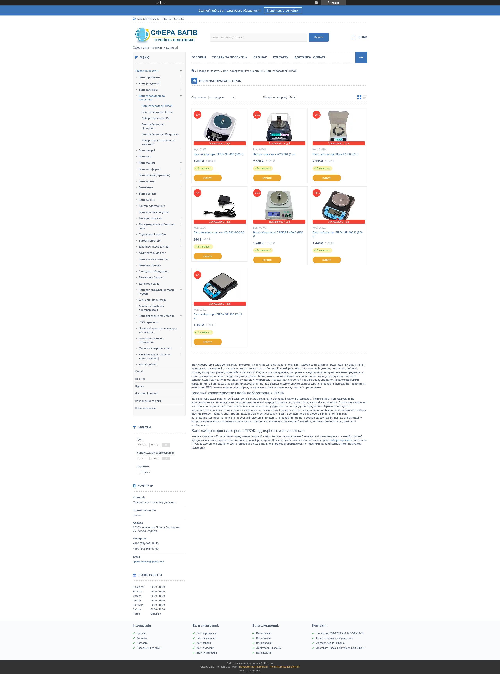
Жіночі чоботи (148, 364)
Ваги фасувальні (149, 83)
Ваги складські (205, 647)
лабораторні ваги (341, 440)
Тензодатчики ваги (150, 218)
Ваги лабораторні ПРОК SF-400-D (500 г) (338, 234)
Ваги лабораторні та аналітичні (152, 97)
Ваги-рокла (146, 187)
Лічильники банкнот (151, 277)
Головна (198, 57)
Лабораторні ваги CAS (156, 118)
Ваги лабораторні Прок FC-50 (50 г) (335, 154)
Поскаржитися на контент (253, 667)
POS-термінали (149, 322)
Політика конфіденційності (285, 667)
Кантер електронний (152, 205)
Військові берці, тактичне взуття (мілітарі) (155, 356)
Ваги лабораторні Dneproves (160, 134)
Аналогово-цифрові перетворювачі (151, 307)
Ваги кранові (147, 162)
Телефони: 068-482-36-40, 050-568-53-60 (339, 633)
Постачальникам (145, 408)
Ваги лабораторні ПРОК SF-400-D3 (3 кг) (218, 316)
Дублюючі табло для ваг (154, 246)
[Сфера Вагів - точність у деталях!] (167, 34)
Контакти (281, 57)
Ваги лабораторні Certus (157, 112)
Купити (207, 178)
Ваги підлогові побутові (153, 212)
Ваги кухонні (147, 199)
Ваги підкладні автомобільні (156, 315)
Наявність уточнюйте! (283, 10)
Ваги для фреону (150, 265)
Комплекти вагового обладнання (151, 340)
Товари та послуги (146, 70)
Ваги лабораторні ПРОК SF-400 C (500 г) (278, 234)
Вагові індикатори (150, 240)
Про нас (140, 378)
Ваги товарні (147, 150)
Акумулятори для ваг (152, 252)
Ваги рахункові (148, 89)
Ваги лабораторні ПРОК (157, 105)
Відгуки (139, 386)
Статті (139, 371)
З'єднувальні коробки (152, 234)
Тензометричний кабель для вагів (157, 226)
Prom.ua (268, 663)
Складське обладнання (153, 271)
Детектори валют (150, 283)
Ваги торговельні (149, 77)
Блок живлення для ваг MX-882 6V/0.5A (219, 232)
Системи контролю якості (155, 348)
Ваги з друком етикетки (153, 258)
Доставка (142, 643)
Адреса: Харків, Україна (330, 643)
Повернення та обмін (148, 400)
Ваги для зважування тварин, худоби (157, 291)
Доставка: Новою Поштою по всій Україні (340, 647)
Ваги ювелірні (147, 193)
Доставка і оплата (146, 393)
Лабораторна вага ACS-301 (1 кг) (274, 154)
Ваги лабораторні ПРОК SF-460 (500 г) (218, 154)
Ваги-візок (145, 156)
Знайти (318, 37)
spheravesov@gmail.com (148, 561)
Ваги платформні (150, 169)
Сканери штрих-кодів (152, 299)
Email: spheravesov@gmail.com (334, 638)
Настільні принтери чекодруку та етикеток (158, 330)
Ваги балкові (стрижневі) (154, 175)
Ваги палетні (147, 181)
